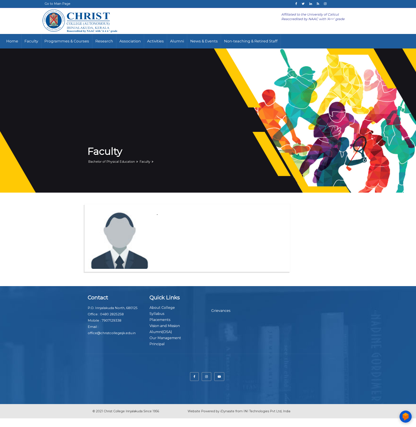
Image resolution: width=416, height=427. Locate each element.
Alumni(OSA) (161, 332)
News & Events (204, 41)
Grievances (220, 311)
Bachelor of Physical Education (111, 162)
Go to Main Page (57, 4)
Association (130, 41)
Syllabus (157, 314)
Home (12, 41)
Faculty (31, 41)
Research (104, 41)
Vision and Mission (165, 326)
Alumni (177, 41)
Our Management (165, 338)
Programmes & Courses (66, 41)
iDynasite (227, 411)
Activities (155, 41)
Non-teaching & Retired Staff (251, 41)
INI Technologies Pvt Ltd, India (267, 411)
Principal (157, 344)
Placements (160, 320)
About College (162, 308)
